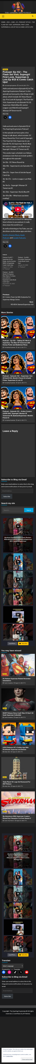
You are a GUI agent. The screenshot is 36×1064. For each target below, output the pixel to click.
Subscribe (6, 496)
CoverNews (17, 1013)
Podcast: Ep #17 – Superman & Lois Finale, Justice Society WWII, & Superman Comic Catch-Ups (9, 261)
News (4, 673)
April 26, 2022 (20, 382)
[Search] (32, 16)
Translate (17, 969)
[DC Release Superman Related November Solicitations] (18, 665)
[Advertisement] (18, 48)
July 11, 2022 (20, 347)
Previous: (17, 297)
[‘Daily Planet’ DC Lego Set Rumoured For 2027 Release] (18, 768)
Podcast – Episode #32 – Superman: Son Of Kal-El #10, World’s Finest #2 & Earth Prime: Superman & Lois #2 (17, 378)
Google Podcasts (19, 238)
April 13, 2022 (20, 420)
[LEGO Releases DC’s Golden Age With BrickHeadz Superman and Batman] (18, 734)
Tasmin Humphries (8, 683)
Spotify (5, 235)
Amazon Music (14, 235)
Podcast (5, 69)
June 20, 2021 (22, 85)
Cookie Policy (9, 1056)
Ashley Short (7, 751)
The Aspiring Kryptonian (10, 85)
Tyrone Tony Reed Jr (9, 820)
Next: (22, 303)
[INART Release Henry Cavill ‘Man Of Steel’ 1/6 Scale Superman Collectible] (18, 699)
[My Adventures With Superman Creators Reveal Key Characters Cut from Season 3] (18, 802)
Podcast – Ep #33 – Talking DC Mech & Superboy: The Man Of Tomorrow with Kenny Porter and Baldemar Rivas (17, 343)
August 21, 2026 (19, 683)
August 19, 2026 (19, 717)
